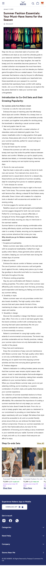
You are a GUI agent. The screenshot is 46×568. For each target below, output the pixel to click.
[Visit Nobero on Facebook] (10, 520)
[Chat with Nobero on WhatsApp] (17, 520)
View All (40, 443)
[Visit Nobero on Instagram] (4, 520)
